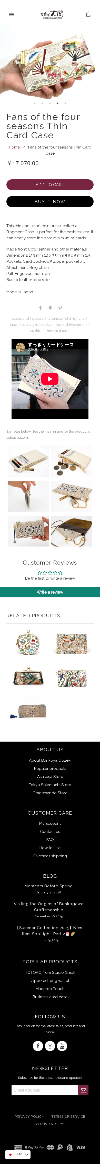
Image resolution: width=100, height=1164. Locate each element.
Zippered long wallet (50, 980)
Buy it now (50, 201)
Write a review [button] (50, 592)
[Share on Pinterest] (60, 307)
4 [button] (57, 103)
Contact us (50, 831)
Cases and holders (27, 318)
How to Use (50, 848)
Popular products (50, 768)
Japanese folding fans (65, 318)
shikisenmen (76, 324)
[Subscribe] (83, 1090)
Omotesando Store (50, 793)
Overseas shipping (50, 856)
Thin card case (57, 331)
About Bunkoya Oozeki (50, 760)
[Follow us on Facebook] (38, 1046)
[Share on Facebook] (40, 307)
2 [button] (42, 103)
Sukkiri (36, 331)
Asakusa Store (50, 776)
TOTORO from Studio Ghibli (50, 972)
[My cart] (88, 14)
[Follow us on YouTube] (62, 1046)
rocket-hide (51, 324)
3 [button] (50, 103)
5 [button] (65, 103)
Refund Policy (50, 1124)
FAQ (50, 839)
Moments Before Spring (49, 889)
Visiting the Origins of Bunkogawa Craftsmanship (49, 910)
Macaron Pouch (50, 988)
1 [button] (34, 103)
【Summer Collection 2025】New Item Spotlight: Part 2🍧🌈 (48, 933)
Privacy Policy (29, 1116)
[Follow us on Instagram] (50, 1046)
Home (14, 147)
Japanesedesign (23, 324)
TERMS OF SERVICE (68, 1116)
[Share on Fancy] (50, 307)
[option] (50, 62)
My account (50, 823)
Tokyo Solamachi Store (50, 785)
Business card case (50, 997)
